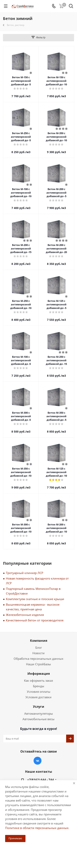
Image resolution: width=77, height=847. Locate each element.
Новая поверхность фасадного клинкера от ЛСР (37, 580)
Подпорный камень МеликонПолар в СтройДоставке (33, 591)
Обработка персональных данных (38, 659)
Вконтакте (37, 761)
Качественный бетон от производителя (34, 620)
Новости (38, 653)
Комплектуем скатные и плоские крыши (35, 599)
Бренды (38, 686)
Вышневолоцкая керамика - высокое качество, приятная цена (32, 606)
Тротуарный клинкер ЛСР (24, 573)
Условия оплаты (38, 692)
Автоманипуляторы (38, 713)
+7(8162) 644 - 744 (40, 780)
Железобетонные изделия (25, 615)
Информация (38, 673)
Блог (38, 647)
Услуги (38, 706)
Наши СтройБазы (38, 664)
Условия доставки (38, 697)
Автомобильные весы (38, 719)
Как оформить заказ (38, 680)
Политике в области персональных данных (37, 828)
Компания (38, 640)
